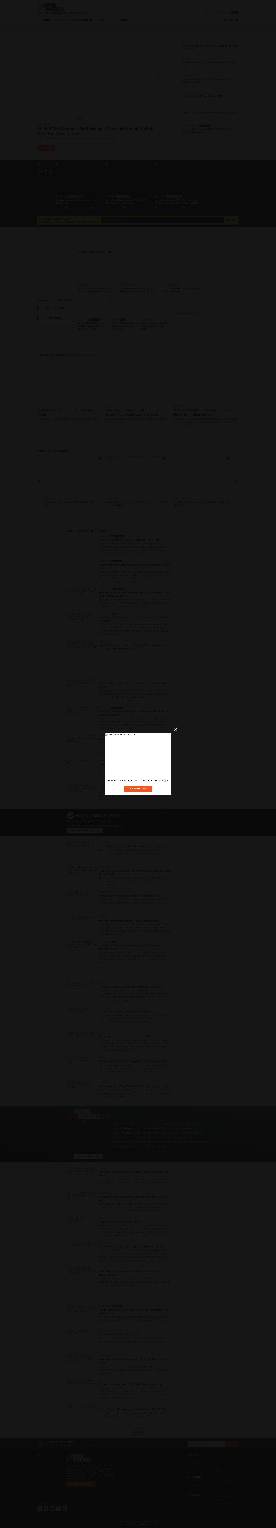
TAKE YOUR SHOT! (138, 788)
